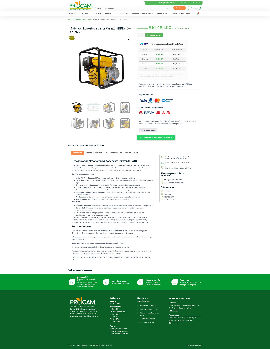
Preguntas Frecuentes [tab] (113, 153)
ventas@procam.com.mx (118, 329)
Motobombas (87, 20)
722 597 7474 (115, 321)
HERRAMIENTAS (162, 14)
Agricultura (77, 20)
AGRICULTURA (84, 14)
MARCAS (72, 14)
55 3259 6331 (114, 309)
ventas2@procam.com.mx (119, 333)
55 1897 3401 (114, 314)
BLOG (188, 14)
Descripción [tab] (77, 153)
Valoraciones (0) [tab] (131, 153)
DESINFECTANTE (178, 14)
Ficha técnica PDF (148, 130)
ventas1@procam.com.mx (119, 331)
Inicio (70, 20)
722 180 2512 (114, 316)
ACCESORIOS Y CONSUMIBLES (142, 14)
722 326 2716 (114, 319)
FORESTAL (108, 14)
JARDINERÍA (97, 14)
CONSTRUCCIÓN (122, 14)
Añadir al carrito (154, 35)
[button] (129, 40)
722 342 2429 (115, 304)
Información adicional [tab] (93, 153)
